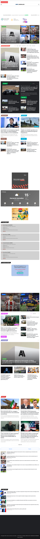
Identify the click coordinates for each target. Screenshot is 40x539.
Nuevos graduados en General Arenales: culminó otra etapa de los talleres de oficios (13, 109)
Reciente (10, 448)
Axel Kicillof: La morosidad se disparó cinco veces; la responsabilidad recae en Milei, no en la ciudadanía (25, 37)
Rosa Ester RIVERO (6, 252)
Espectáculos (24, 45)
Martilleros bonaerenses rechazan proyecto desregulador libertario (32, 150)
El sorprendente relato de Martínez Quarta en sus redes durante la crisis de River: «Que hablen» (34, 27)
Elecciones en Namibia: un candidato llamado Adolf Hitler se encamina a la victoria (22, 500)
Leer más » (24, 97)
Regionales (34, 313)
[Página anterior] (37, 45)
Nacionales (33, 45)
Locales (27, 45)
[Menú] (1, 5)
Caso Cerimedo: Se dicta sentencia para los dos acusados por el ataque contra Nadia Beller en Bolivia (10, 435)
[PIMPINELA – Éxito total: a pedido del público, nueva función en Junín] (23, 329)
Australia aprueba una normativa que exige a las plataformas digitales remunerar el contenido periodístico (32, 377)
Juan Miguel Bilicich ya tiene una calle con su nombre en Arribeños (31, 109)
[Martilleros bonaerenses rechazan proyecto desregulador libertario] (23, 149)
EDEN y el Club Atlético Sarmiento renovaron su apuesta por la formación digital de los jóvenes (9, 329)
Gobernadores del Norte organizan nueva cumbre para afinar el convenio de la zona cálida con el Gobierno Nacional (13, 151)
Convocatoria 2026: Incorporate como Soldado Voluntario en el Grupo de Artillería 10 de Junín (32, 323)
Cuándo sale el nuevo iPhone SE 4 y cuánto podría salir (16, 508)
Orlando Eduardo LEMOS (7, 242)
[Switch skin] (38, 5)
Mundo (30, 45)
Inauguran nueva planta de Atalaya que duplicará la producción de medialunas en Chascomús (33, 144)
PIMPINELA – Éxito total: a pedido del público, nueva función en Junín (32, 329)
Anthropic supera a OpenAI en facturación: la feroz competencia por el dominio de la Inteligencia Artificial (10, 38)
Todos (15, 45)
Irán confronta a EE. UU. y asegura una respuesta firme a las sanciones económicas (10, 413)
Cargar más (20, 444)
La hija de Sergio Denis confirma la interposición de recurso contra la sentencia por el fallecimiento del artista (24, 26)
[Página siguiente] (38, 45)
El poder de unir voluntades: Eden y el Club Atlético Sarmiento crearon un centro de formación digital (33, 336)
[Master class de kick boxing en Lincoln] (23, 317)
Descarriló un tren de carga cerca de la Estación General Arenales (13, 102)
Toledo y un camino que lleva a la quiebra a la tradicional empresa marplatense (29, 131)
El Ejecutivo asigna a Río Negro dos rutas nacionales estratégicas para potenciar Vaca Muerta (13, 77)
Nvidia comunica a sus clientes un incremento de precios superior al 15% (19, 376)
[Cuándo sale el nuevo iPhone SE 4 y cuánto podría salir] (3, 510)
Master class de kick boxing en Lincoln (33, 318)
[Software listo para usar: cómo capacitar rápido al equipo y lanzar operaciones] (3, 497)
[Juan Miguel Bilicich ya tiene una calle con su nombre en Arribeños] (23, 108)
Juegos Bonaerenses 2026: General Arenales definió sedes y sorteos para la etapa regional (32, 103)
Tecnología (4, 26)
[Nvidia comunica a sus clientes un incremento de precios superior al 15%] (20, 370)
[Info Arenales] (20, 4)
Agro (17, 45)
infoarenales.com (20, 535)
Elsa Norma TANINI (6, 234)
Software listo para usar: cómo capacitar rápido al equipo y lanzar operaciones (21, 495)
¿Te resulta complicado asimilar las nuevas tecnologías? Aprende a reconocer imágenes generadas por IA (5, 377)
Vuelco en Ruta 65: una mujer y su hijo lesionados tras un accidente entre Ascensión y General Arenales (29, 89)
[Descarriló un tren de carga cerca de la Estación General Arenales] (5, 101)
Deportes (20, 45)
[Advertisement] (20, 9)
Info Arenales (4, 69)
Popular (29, 448)
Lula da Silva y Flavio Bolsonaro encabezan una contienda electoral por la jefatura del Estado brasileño (30, 413)
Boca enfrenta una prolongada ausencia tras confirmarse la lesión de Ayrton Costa (34, 38)
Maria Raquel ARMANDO (7, 225)
